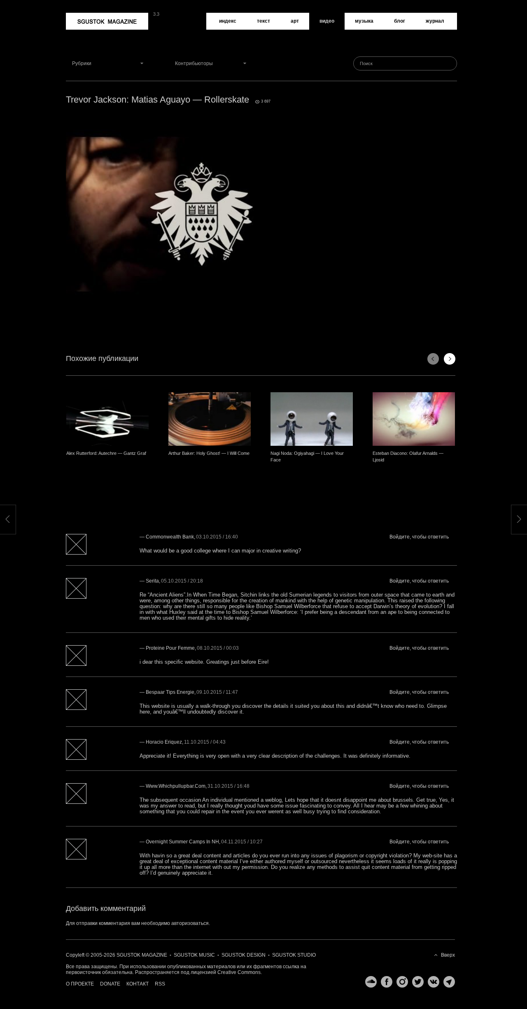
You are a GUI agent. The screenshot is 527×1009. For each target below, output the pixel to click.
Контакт (137, 984)
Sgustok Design (244, 955)
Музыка (364, 21)
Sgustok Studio (294, 955)
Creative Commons (239, 972)
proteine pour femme (170, 648)
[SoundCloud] (369, 982)
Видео (326, 21)
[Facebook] (384, 982)
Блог (399, 21)
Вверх (448, 955)
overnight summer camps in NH (182, 842)
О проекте (80, 984)
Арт (295, 21)
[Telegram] (447, 982)
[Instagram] (400, 982)
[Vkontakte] (431, 982)
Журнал (435, 21)
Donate (110, 984)
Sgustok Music (194, 955)
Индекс (227, 21)
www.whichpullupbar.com (175, 786)
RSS (160, 984)
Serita (152, 581)
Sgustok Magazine (87, 16)
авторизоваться (190, 923)
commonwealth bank (170, 537)
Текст (263, 21)
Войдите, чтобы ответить (419, 537)
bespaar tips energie (170, 692)
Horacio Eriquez (164, 742)
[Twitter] (416, 982)
